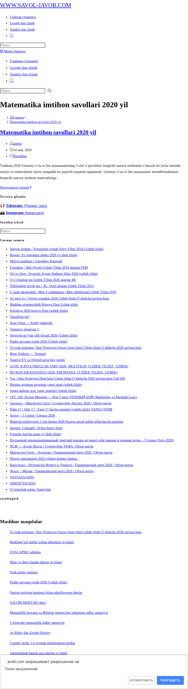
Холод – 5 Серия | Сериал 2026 (32, 415)
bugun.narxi (25, 213)
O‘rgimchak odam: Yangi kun (30, 489)
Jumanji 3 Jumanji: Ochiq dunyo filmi (36, 428)
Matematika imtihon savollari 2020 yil (35, 122)
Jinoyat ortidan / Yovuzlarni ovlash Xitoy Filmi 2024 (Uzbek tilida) (57, 249)
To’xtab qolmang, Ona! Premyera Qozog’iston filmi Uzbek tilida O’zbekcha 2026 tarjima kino (75, 348)
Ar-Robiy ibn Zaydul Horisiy (30, 633)
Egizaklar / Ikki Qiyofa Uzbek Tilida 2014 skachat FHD (49, 267)
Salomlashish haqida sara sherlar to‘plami (38, 653)
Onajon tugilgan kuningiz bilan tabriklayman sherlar (46, 592)
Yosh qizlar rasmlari (24, 572)
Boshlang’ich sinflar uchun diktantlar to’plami (42, 542)
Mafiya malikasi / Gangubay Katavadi (36, 261)
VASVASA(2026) (22, 477)
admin (17, 143)
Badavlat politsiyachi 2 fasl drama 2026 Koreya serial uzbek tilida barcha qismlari (66, 421)
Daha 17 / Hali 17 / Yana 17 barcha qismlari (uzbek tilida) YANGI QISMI (61, 409)
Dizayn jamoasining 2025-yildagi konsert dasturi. (44, 458)
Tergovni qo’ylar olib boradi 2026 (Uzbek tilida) (44, 335)
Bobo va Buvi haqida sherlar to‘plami (36, 562)
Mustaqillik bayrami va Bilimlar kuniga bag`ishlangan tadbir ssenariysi (59, 613)
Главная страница (24, 61)
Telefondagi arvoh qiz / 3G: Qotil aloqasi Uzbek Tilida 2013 (52, 286)
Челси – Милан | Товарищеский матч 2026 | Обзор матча (52, 471)
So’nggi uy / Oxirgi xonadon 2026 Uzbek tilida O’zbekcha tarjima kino (59, 298)
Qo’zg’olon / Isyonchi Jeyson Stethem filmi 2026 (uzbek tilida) (54, 274)
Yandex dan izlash (24, 74)
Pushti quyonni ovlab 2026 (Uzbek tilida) (38, 341)
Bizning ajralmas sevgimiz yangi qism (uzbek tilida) (46, 385)
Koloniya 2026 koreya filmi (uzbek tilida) (39, 311)
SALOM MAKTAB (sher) (28, 602)
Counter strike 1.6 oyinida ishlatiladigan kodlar (42, 643)
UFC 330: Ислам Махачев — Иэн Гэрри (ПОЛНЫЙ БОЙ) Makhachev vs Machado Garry (73, 397)
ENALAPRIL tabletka (25, 552)
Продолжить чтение (16, 187)
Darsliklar (20, 156)
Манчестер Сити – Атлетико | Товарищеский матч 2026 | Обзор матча (61, 452)
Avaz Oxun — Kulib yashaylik (31, 323)
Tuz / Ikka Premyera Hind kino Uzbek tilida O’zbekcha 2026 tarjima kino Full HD (67, 378)
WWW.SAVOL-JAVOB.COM (35, 5)
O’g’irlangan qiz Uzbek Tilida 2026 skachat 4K (43, 280)
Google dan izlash (23, 68)
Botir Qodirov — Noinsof (28, 354)
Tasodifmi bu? (20, 317)
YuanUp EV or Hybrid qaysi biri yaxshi (37, 360)
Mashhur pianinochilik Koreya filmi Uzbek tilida (44, 304)
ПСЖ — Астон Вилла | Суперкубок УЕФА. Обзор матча (51, 446)
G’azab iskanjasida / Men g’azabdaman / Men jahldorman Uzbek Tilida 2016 (63, 292)
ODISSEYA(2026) (23, 483)
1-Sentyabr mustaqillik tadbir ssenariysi (37, 623)
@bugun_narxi (26, 206)
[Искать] (49, 90)
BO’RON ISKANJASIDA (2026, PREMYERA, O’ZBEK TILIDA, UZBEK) (64, 372)
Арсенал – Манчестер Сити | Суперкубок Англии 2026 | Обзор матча (60, 403)
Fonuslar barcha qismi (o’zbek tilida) (35, 434)
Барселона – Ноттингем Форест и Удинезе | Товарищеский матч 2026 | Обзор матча (71, 465)
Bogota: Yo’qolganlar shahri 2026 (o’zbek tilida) (43, 255)
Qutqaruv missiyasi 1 (24, 329)
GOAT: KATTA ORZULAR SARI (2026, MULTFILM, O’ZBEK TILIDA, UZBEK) (69, 366)
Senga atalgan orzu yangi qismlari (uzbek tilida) (43, 391)
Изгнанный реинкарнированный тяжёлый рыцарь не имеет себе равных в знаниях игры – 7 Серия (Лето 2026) (92, 440)
